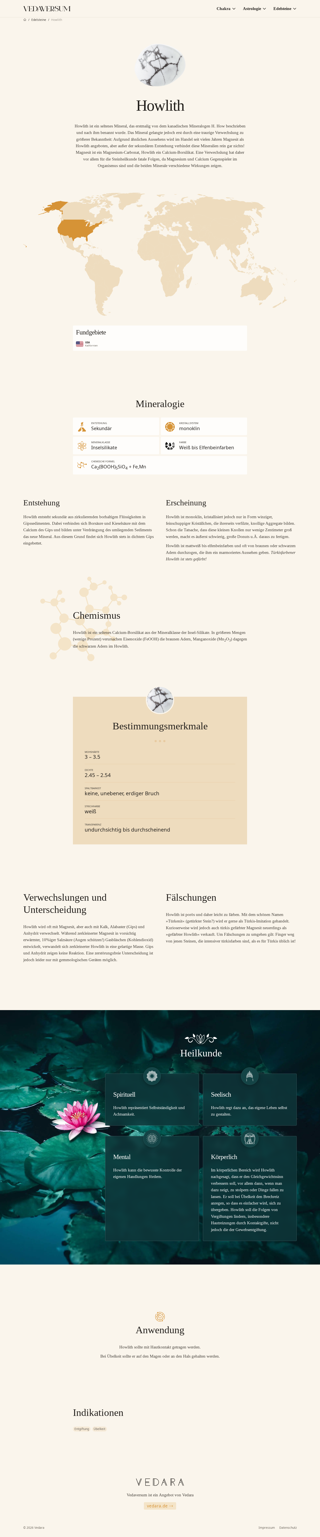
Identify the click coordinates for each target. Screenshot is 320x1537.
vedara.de (157, 1506)
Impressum (267, 1527)
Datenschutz (288, 1527)
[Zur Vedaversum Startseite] (47, 8)
